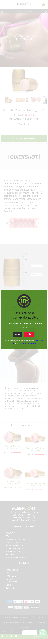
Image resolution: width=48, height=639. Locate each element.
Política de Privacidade (27, 343)
